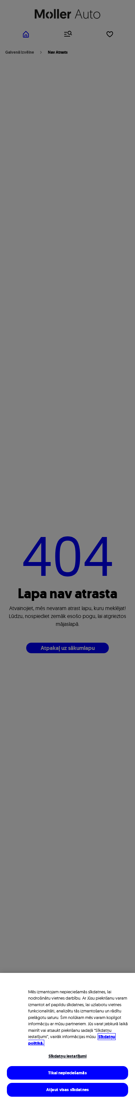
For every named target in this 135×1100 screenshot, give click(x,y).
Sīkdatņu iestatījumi (67, 1056)
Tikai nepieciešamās (67, 1073)
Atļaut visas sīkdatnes (67, 1089)
